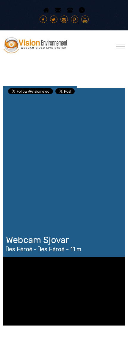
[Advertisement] (64, 162)
